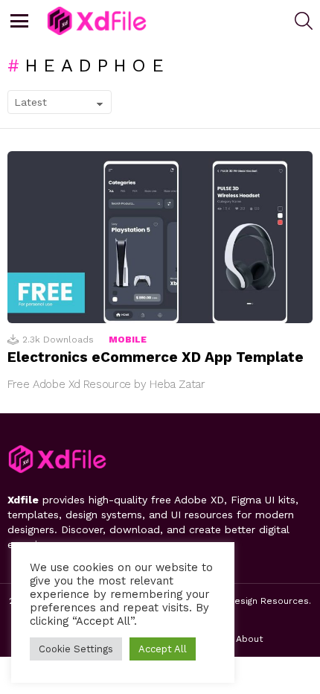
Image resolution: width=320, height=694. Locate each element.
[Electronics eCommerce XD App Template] (160, 237)
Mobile (128, 339)
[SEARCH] (304, 21)
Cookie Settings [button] (76, 649)
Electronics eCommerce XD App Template (155, 357)
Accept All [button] (162, 649)
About (249, 639)
